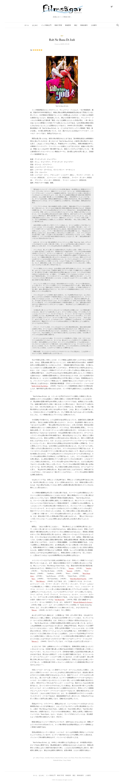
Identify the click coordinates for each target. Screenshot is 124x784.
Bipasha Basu (59, 758)
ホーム (27, 25)
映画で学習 (58, 25)
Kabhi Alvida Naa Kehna (40, 386)
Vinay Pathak (67, 760)
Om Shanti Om (59, 600)
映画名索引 (84, 25)
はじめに (35, 25)
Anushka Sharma (50, 758)
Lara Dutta (71, 758)
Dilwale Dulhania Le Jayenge (82, 602)
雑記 (75, 25)
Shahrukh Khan (57, 760)
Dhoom (34, 610)
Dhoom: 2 (35, 641)
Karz (33, 579)
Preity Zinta (78, 758)
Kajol (65, 758)
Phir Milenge (40, 581)
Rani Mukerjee (86, 758)
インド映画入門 (46, 25)
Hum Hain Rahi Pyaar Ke (78, 579)
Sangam (69, 571)
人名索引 (94, 25)
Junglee (88, 568)
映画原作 (68, 25)
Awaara (71, 568)
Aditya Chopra (39, 758)
